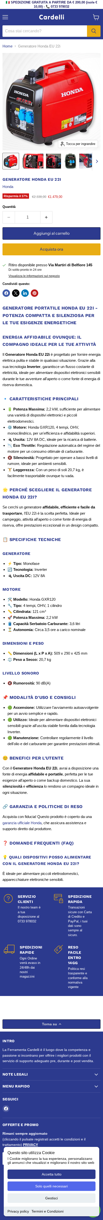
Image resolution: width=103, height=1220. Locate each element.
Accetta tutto (52, 1174)
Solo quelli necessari (51, 1186)
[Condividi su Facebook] (6, 293)
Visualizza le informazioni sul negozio (34, 276)
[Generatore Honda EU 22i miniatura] (11, 161)
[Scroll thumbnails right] (96, 161)
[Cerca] (93, 31)
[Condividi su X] (16, 293)
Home (7, 46)
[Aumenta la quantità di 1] (46, 217)
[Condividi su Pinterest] (34, 293)
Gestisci (51, 1198)
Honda (7, 186)
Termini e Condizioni (48, 1211)
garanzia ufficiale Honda (22, 823)
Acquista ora (51, 249)
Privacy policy (18, 1211)
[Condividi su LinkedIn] (25, 293)
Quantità (9, 207)
